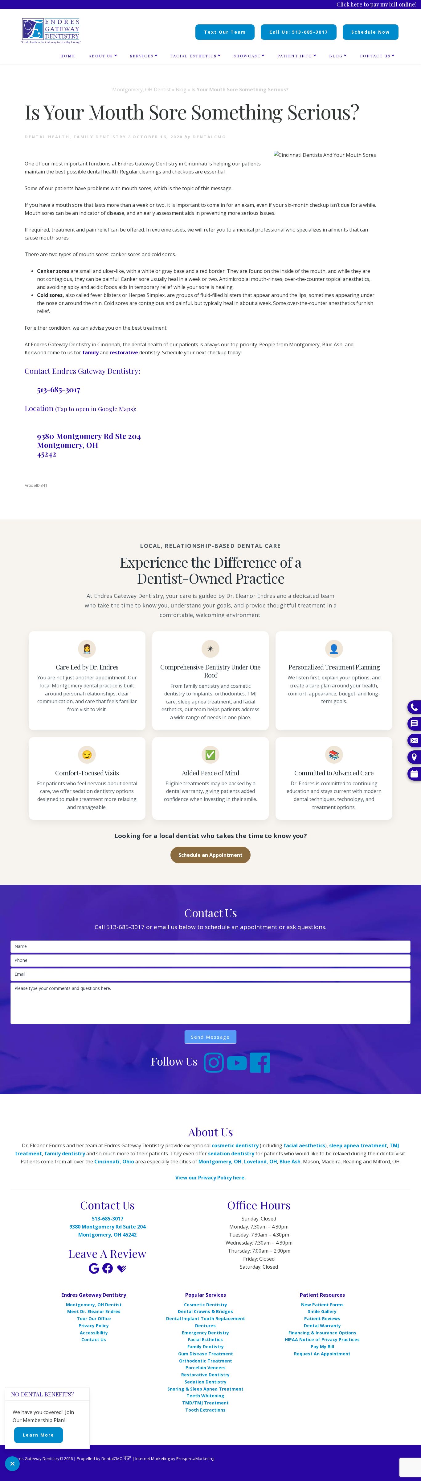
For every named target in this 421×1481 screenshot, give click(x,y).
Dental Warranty (322, 1326)
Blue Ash (290, 1161)
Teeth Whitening (205, 1396)
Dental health (47, 137)
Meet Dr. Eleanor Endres (94, 1311)
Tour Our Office (94, 1318)
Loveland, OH (260, 1161)
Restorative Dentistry (205, 1375)
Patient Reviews (322, 1318)
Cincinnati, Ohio (114, 1161)
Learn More (38, 1435)
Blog (181, 89)
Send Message (210, 1037)
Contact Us (93, 1339)
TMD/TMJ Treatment (205, 1403)
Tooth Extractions (205, 1410)
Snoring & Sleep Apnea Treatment (205, 1389)
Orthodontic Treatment (205, 1361)
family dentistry (64, 1153)
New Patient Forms (322, 1305)
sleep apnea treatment (358, 1145)
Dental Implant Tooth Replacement (205, 1318)
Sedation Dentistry (206, 1382)
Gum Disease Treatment (205, 1354)
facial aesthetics (304, 1145)
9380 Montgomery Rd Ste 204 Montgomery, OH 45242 (89, 445)
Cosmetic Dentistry (205, 1305)
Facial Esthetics (205, 1339)
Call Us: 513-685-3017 (298, 32)
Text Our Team (225, 32)
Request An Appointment (322, 1354)
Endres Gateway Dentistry (93, 1294)
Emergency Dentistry (205, 1333)
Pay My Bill (322, 1347)
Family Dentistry (100, 137)
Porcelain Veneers (206, 1367)
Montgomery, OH (220, 1161)
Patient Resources (322, 1294)
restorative (124, 352)
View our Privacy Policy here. (210, 1177)
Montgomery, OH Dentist (141, 89)
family (90, 352)
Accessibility (94, 1333)
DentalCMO (112, 1458)
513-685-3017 (58, 389)
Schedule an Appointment (210, 855)
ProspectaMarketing (195, 1458)
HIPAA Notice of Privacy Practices (322, 1339)
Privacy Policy (94, 1326)
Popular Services (205, 1294)
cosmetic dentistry (235, 1145)
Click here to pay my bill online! (376, 4)
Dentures (205, 1326)
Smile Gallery (322, 1311)
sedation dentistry (231, 1153)
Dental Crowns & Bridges (205, 1311)
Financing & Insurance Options (322, 1333)
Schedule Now (370, 32)
